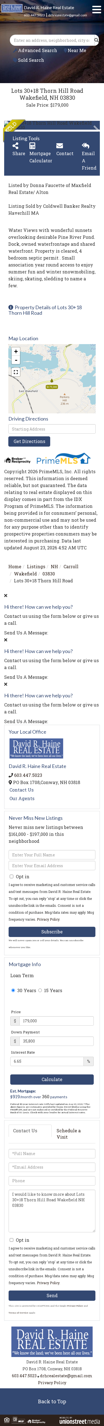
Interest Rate (23, 1052)
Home (14, 566)
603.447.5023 (34, 15)
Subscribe (52, 932)
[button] (96, 40)
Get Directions (29, 441)
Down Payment (25, 1032)
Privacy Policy (48, 919)
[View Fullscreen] (16, 372)
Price (16, 1011)
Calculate (52, 1079)
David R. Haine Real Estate (49, 7)
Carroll (71, 566)
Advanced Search (37, 50)
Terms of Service (18, 1312)
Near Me (77, 50)
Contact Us (21, 790)
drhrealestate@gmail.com (67, 15)
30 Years (26, 990)
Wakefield (25, 574)
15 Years (52, 990)
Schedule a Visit (69, 1134)
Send (52, 1295)
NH (54, 566)
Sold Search (31, 60)
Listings (36, 566)
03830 (48, 574)
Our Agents (21, 798)
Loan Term (22, 975)
